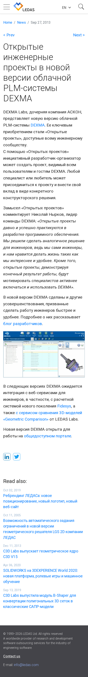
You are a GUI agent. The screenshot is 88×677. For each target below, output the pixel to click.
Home (7, 22)
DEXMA (38, 125)
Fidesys (64, 406)
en (64, 8)
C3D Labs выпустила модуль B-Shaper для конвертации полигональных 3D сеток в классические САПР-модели (39, 601)
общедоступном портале (47, 435)
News (21, 22)
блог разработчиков (22, 323)
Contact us (11, 656)
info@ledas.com (26, 665)
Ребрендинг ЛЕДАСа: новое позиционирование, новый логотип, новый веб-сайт (40, 501)
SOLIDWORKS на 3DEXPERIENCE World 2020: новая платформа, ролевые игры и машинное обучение (43, 576)
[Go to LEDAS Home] (24, 7)
